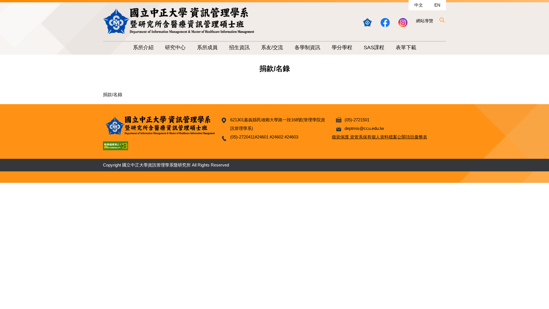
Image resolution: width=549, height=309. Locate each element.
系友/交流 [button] (272, 47)
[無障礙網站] (115, 145)
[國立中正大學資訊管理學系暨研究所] (178, 20)
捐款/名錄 (112, 94)
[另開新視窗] (367, 22)
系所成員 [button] (207, 47)
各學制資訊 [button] (307, 47)
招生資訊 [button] (239, 47)
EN (437, 5)
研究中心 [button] (175, 47)
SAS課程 (374, 47)
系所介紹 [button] (143, 47)
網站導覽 (424, 20)
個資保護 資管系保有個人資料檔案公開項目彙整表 (379, 136)
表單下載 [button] (406, 47)
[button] (441, 20)
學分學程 (342, 47)
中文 (418, 5)
